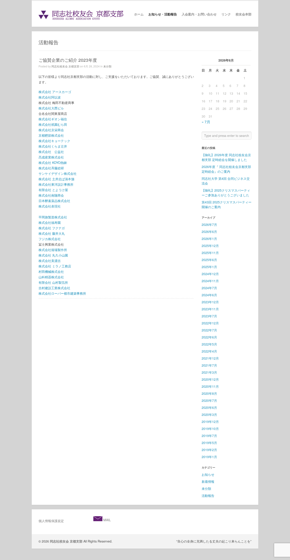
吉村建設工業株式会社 (54, 288)
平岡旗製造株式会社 (53, 217)
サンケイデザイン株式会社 (58, 173)
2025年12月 (210, 245)
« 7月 (206, 121)
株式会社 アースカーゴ (55, 91)
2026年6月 (209, 231)
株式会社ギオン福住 (53, 119)
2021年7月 (209, 365)
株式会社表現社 (50, 206)
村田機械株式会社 (51, 271)
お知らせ (208, 474)
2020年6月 (209, 407)
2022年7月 (209, 330)
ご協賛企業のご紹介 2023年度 (68, 60)
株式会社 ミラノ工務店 (55, 266)
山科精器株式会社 (51, 277)
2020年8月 (209, 393)
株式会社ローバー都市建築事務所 (62, 293)
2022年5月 (209, 344)
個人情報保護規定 (51, 520)
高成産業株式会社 (51, 157)
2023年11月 (210, 309)
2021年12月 (210, 358)
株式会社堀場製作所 (53, 249)
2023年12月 (210, 302)
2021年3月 (209, 372)
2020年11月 (210, 386)
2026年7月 (209, 224)
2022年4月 (209, 351)
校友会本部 (243, 14)
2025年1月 (209, 266)
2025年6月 (209, 259)
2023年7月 (209, 316)
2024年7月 (209, 288)
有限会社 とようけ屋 (53, 189)
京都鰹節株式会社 (51, 135)
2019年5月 (209, 442)
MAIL (106, 520)
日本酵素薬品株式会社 (54, 200)
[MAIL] (97, 520)
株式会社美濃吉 (50, 260)
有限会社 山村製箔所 (53, 282)
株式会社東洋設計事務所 (56, 184)
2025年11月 (210, 252)
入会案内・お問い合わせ (199, 14)
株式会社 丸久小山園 (53, 255)
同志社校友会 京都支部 (65, 66)
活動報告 (208, 495)
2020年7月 (209, 400)
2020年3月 (209, 414)
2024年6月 (209, 295)
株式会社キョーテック (54, 140)
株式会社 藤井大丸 (52, 233)
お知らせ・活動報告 (162, 14)
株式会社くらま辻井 (53, 146)
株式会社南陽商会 (51, 195)
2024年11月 (210, 281)
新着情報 (208, 481)
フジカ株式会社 (50, 239)
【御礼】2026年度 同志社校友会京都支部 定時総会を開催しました (226, 157)
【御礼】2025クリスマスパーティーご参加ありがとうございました (226, 192)
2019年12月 (210, 421)
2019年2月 (209, 449)
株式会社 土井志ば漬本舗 (56, 179)
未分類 (107, 66)
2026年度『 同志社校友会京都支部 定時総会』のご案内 (226, 169)
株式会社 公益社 (51, 151)
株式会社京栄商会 (51, 130)
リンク (226, 14)
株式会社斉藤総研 (51, 168)
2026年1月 (209, 238)
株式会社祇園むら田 (53, 124)
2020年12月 (210, 379)
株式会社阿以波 (50, 97)
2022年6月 (209, 337)
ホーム (139, 14)
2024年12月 (210, 273)
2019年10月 (210, 428)
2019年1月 (209, 456)
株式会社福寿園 (50, 222)
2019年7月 (209, 435)
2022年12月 (210, 323)
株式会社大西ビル (51, 108)
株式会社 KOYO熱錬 (53, 162)
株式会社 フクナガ (52, 228)
